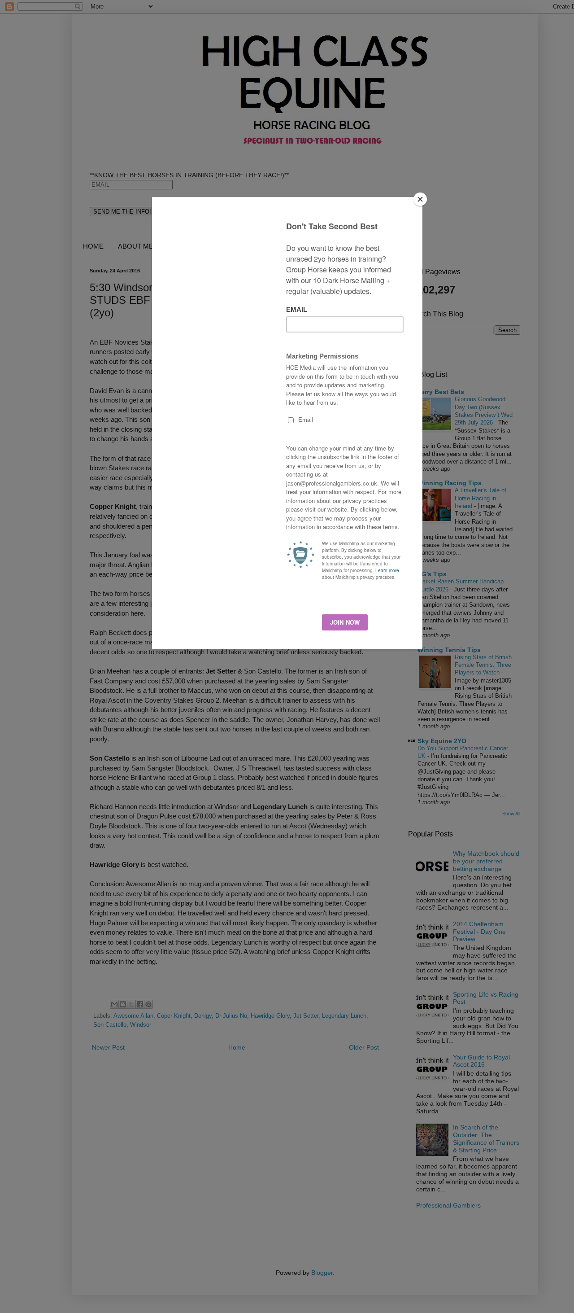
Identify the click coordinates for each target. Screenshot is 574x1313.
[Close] (420, 199)
